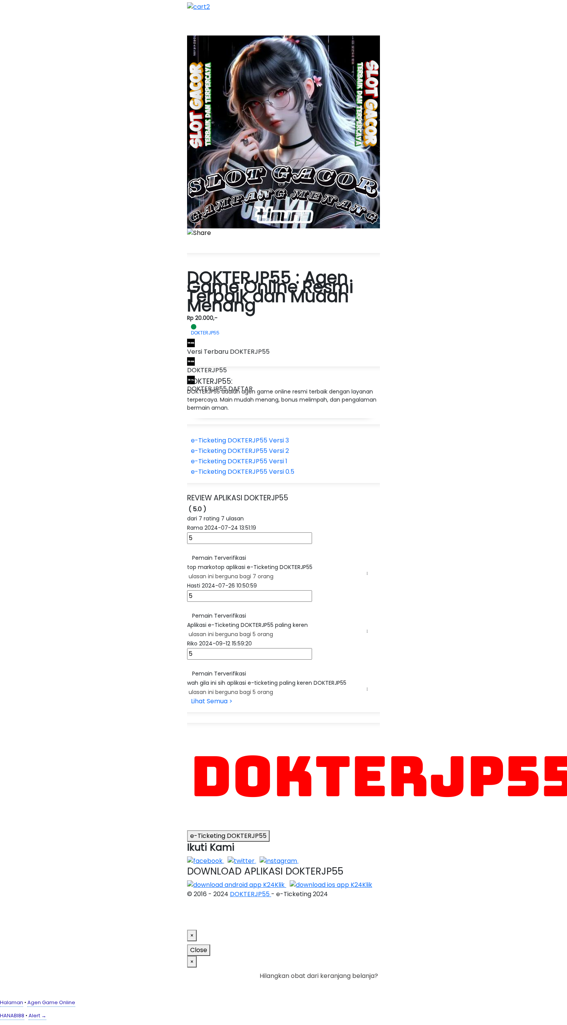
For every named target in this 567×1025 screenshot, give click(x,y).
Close (198, 950)
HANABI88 (12, 1015)
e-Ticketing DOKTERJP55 (228, 835)
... (369, 573)
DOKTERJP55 (250, 894)
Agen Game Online (51, 1002)
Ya (352, 985)
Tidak (366, 985)
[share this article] (199, 233)
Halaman (11, 1002)
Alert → (37, 1015)
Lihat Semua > (212, 701)
